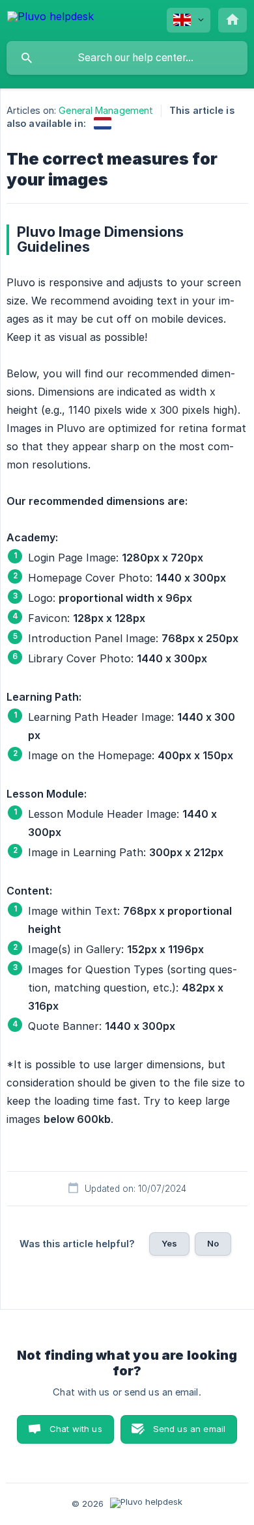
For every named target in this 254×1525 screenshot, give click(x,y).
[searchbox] (127, 58)
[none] (50, 18)
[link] (102, 123)
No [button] (213, 1243)
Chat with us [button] (75, 1429)
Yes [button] (169, 1243)
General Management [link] (106, 110)
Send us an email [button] (189, 1429)
